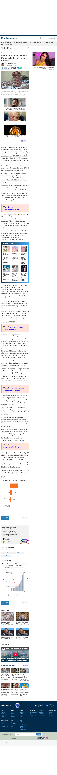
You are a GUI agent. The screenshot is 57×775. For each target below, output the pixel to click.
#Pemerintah (20, 552)
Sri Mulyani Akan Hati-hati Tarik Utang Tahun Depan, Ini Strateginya (14, 389)
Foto (12, 726)
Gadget (21, 716)
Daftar (39, 734)
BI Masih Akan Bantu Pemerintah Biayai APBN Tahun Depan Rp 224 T (15, 208)
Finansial (8, 42)
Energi (2, 716)
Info (11, 44)
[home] (1, 42)
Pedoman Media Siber (27, 742)
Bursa (29, 48)
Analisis (50, 713)
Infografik (51, 712)
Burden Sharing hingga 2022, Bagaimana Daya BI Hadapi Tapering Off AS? (15, 446)
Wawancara (3, 725)
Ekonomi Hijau (26, 42)
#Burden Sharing (6, 555)
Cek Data (51, 715)
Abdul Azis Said (12, 63)
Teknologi (22, 718)
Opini (2, 723)
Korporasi (34, 48)
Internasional (4, 715)
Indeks (21, 721)
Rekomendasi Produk (7, 243)
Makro (19, 48)
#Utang (3, 552)
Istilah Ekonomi (33, 715)
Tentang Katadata (7, 742)
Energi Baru (41, 712)
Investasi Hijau (42, 715)
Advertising (14, 742)
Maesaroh (7, 549)
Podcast (7, 44)
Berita (4, 42)
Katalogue (13, 725)
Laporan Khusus (4, 726)
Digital (13, 42)
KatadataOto (23, 729)
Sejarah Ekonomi (33, 712)
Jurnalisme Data (34, 42)
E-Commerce (23, 712)
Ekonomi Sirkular (42, 713)
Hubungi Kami (51, 742)
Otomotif (51, 42)
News (12, 722)
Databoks (22, 726)
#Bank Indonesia (11, 552)
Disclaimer (44, 742)
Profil (31, 713)
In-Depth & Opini (44, 42)
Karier (19, 742)
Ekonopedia (19, 42)
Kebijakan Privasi (37, 742)
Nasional (3, 712)
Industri (2, 713)
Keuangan (24, 48)
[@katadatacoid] (47, 738)
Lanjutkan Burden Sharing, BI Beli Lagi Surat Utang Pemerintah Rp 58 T (16, 328)
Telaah (2, 722)
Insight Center (23, 724)
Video (2, 44)
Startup (21, 715)
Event (21, 727)
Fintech (21, 713)
